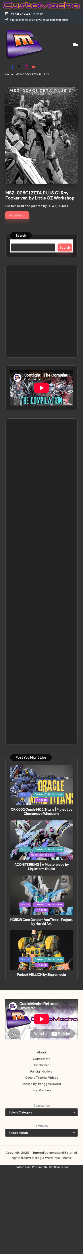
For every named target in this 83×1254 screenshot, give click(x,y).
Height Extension (42, 854)
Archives (41, 1126)
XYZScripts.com (59, 1167)
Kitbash (42, 799)
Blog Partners (42, 1090)
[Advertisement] (41, 311)
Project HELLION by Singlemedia (41, 975)
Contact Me (41, 1059)
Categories (41, 1105)
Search (21, 236)
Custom (25, 794)
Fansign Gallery (41, 1071)
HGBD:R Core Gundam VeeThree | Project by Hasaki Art (41, 922)
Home (9, 74)
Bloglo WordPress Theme (53, 1158)
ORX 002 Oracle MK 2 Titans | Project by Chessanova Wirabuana (41, 812)
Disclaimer (41, 1065)
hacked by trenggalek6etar (41, 1084)
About (41, 1052)
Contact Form (22, 1167)
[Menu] (75, 44)
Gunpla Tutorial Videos (41, 1078)
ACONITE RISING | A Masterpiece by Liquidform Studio (41, 867)
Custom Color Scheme (49, 794)
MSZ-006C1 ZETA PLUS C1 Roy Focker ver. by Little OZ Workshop (40, 195)
